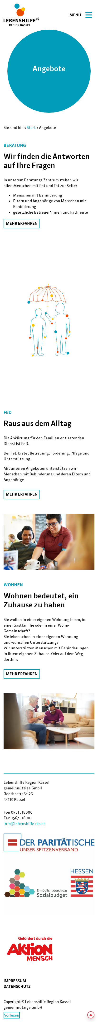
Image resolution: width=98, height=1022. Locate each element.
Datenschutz (17, 986)
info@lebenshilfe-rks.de (25, 823)
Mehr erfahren (22, 223)
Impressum (15, 980)
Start (31, 127)
